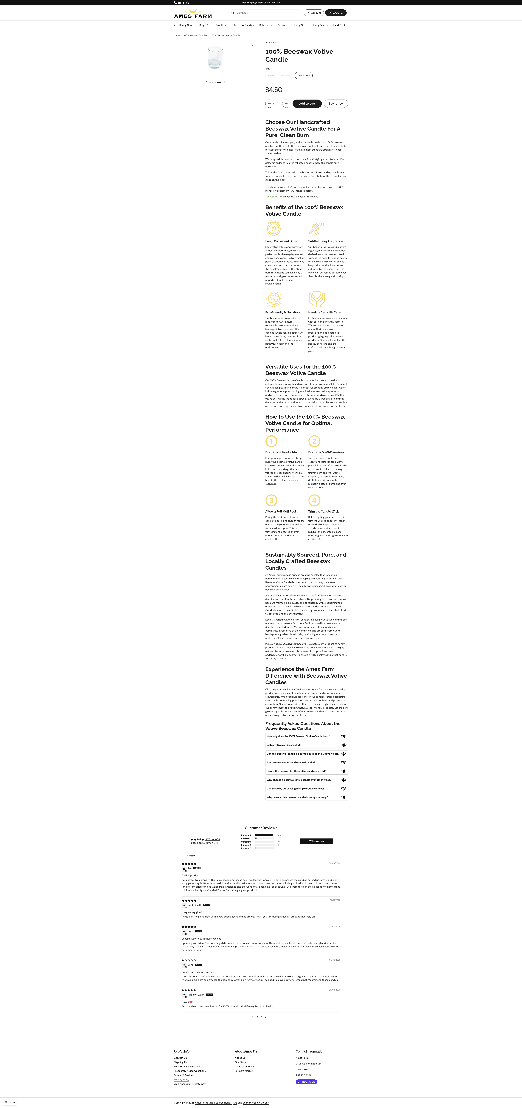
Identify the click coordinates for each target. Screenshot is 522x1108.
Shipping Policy (182, 1062)
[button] (336, 12)
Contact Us (180, 1057)
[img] (189, 863)
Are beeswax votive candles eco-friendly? (291, 762)
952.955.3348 (304, 1075)
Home (177, 35)
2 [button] (257, 1017)
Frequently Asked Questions (190, 1071)
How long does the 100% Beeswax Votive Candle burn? (298, 736)
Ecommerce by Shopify (256, 1102)
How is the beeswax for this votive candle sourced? (296, 771)
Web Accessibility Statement (190, 1084)
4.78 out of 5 (212, 839)
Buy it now (336, 104)
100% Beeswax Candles (195, 35)
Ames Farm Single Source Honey (213, 1102)
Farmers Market (244, 1071)
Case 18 (285, 75)
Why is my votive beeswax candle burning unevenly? (297, 797)
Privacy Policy (181, 1079)
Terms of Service (183, 1075)
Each (271, 75)
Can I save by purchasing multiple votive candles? (295, 788)
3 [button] (261, 1017)
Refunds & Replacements (188, 1066)
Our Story (240, 1062)
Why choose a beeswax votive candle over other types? (299, 780)
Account (316, 12)
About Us (240, 1057)
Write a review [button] (316, 841)
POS (235, 1102)
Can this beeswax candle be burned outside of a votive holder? (303, 753)
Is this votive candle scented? (284, 745)
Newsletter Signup (245, 1066)
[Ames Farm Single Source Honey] (193, 13)
